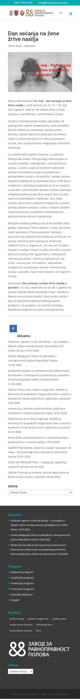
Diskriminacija (16, 618)
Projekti (15, 600)
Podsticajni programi (22, 583)
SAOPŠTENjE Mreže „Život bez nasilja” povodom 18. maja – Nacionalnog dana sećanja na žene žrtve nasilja (40, 452)
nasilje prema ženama (21, 624)
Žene (38, 630)
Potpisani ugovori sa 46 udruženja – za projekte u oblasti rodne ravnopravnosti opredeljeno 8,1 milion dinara (38, 346)
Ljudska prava (59, 618)
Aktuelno (29, 46)
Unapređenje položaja (20, 630)
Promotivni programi (22, 589)
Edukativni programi (22, 572)
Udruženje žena (44, 624)
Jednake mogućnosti (38, 618)
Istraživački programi (22, 577)
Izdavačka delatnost (22, 594)
